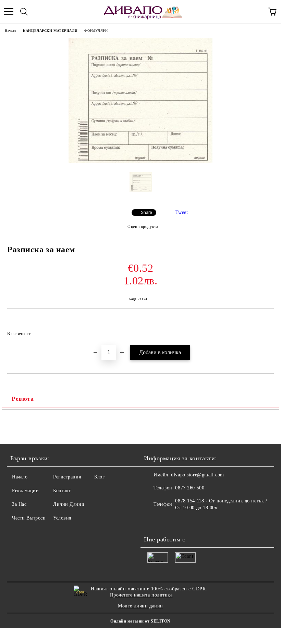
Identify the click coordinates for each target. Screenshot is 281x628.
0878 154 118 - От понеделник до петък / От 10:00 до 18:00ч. (221, 504)
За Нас (19, 504)
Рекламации (25, 490)
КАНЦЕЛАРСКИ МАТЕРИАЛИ (50, 31)
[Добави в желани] (264, 330)
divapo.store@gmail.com (197, 474)
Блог (99, 476)
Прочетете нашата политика (141, 595)
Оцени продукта (142, 226)
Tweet (181, 212)
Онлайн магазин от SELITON (140, 621)
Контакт (62, 490)
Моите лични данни (140, 605)
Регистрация (67, 476)
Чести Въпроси (29, 518)
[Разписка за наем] (140, 161)
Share (146, 212)
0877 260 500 (189, 487)
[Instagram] (167, 521)
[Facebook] (152, 521)
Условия (62, 518)
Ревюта (23, 398)
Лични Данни (68, 504)
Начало (10, 31)
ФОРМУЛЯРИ (96, 31)
